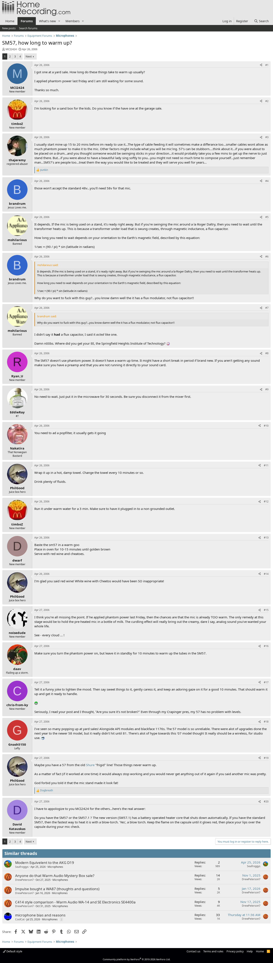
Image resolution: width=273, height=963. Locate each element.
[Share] (261, 65)
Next (29, 56)
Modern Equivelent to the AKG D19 (44, 862)
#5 (267, 217)
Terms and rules (213, 951)
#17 (266, 682)
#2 (267, 101)
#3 (267, 137)
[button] (59, 21)
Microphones (55, 867)
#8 (267, 353)
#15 (266, 610)
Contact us (193, 951)
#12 (266, 501)
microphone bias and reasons (40, 915)
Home (9, 21)
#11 (266, 465)
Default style (14, 951)
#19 (266, 758)
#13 (266, 537)
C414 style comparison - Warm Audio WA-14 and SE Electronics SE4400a (75, 902)
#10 (266, 425)
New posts (9, 28)
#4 (267, 181)
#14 (266, 574)
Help (250, 951)
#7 (267, 308)
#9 (267, 389)
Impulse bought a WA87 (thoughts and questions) (57, 888)
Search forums (28, 28)
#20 (266, 801)
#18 (266, 721)
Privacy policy (235, 951)
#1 (267, 65)
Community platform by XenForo (136, 959)
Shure (90, 765)
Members (72, 21)
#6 (267, 256)
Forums (27, 21)
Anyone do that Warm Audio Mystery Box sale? (54, 875)
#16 (266, 646)
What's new (47, 21)
